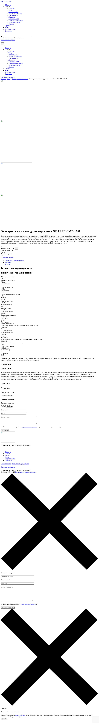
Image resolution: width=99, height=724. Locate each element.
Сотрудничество (10, 29)
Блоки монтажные (15, 22)
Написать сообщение (8, 467)
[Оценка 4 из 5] (7, 405)
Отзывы (7, 264)
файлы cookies (20, 715)
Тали (10, 10)
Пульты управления (15, 13)
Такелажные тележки (16, 20)
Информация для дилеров (20, 464)
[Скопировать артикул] (16, 248)
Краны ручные (13, 15)
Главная (3, 79)
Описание (8, 262)
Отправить (5, 430)
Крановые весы (14, 19)
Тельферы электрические (20, 79)
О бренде (8, 5)
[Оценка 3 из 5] (5, 405)
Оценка (3, 406)
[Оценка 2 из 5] (3, 405)
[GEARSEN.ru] (8, 442)
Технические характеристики (14, 260)
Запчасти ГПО (13, 12)
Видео (7, 27)
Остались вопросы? (7, 257)
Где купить (8, 31)
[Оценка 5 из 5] (9, 405)
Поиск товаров (8, 38)
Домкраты (12, 17)
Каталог (7, 453)
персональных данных (29, 427)
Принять (4, 718)
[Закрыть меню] (2, 43)
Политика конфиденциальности (25, 472)
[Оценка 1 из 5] (1, 405)
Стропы (11, 24)
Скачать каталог (6, 464)
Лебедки (11, 8)
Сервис (7, 26)
